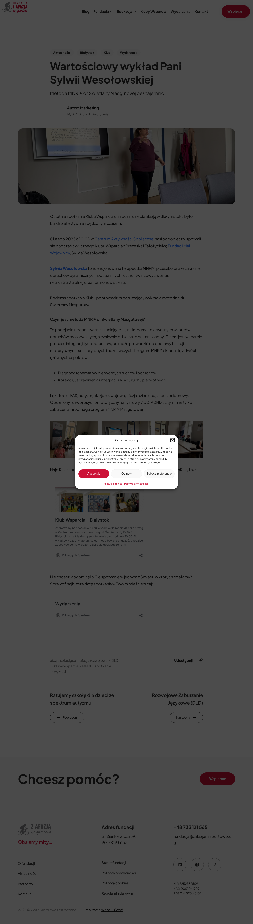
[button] (173, 440)
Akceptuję (93, 473)
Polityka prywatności (136, 483)
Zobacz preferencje (159, 473)
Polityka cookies (112, 483)
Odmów (126, 473)
